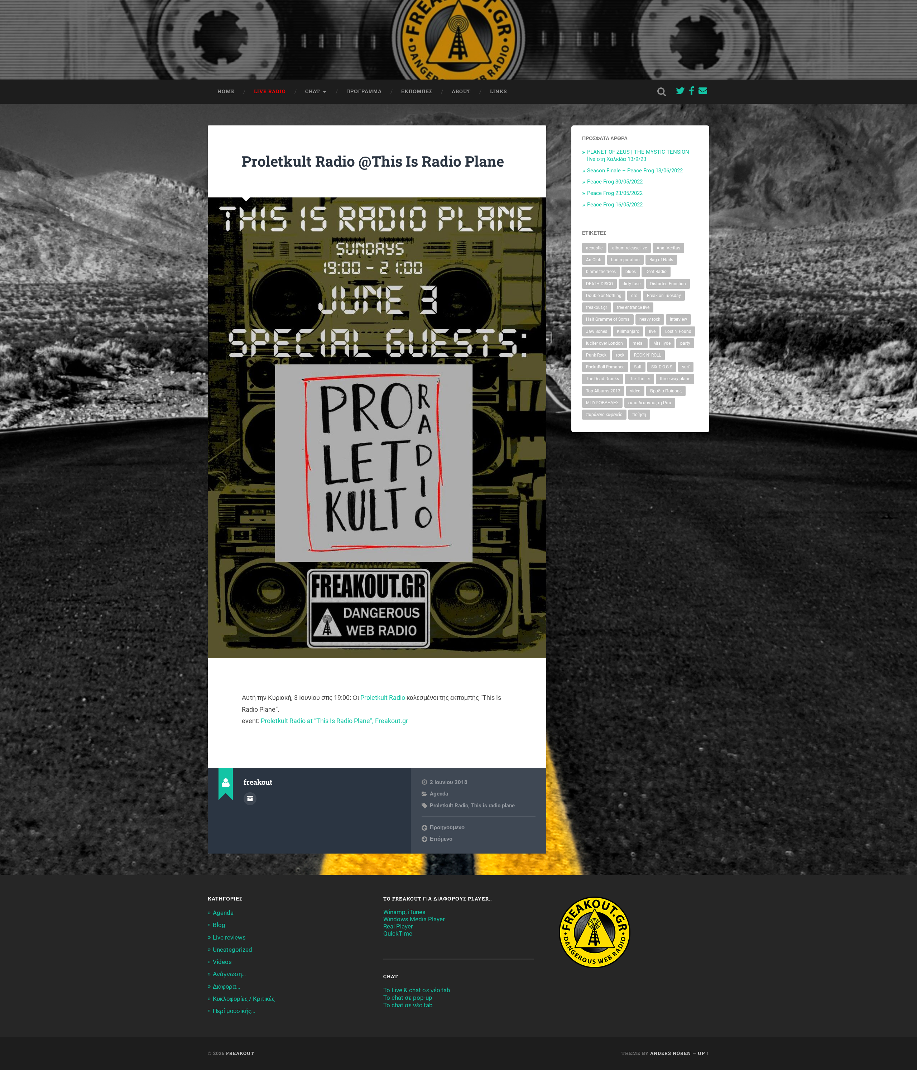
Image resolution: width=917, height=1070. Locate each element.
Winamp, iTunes (404, 912)
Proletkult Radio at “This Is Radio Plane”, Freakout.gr (334, 721)
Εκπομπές (416, 91)
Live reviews (229, 937)
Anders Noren (670, 1053)
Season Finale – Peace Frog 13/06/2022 (635, 170)
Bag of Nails (661, 259)
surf (686, 366)
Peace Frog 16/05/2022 (615, 204)
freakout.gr (596, 307)
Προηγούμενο (447, 827)
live (652, 331)
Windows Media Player (414, 919)
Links (498, 91)
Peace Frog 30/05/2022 (615, 181)
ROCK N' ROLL (647, 355)
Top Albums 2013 (603, 390)
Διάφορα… (226, 986)
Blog (219, 924)
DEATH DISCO (599, 283)
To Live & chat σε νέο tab (416, 990)
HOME (226, 91)
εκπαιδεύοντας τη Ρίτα (649, 402)
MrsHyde (662, 343)
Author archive (250, 798)
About (461, 91)
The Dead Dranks (602, 378)
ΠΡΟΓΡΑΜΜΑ (364, 91)
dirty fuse (631, 283)
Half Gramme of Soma (608, 319)
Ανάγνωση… (229, 974)
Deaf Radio (656, 271)
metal (638, 343)
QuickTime (397, 933)
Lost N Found (678, 331)
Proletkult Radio (382, 697)
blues (630, 271)
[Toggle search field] (661, 92)
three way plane (675, 378)
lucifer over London (604, 343)
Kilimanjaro (628, 331)
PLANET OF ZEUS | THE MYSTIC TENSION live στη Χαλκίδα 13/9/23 (638, 155)
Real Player (398, 926)
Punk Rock (596, 355)
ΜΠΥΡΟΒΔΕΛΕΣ (602, 402)
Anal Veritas (668, 247)
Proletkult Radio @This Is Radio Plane (373, 161)
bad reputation (625, 259)
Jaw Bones (596, 331)
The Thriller (639, 378)
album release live (629, 247)
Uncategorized (232, 949)
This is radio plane (493, 805)
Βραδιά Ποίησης (666, 390)
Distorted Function (668, 283)
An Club (593, 259)
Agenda (439, 793)
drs (634, 295)
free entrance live (633, 307)
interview (678, 319)
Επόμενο (441, 839)
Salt (638, 366)
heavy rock (649, 319)
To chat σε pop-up (407, 997)
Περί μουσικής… (234, 1010)
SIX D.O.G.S (661, 366)
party (685, 343)
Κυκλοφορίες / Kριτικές (244, 998)
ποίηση (639, 414)
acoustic (594, 247)
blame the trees (601, 271)
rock (620, 355)
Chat (312, 91)
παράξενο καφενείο (604, 414)
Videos (222, 961)
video (635, 390)
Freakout (240, 1053)
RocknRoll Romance (605, 366)
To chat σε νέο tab (408, 1005)
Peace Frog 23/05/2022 (615, 193)
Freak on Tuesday (664, 295)
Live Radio (270, 91)
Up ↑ (703, 1053)
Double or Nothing (603, 295)
